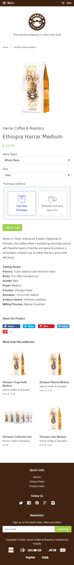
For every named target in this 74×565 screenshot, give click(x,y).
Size (5, 169)
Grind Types (10, 154)
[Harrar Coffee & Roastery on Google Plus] (45, 503)
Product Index (37, 486)
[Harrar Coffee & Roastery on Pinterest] (37, 503)
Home (5, 47)
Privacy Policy (37, 481)
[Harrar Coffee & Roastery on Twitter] (21, 503)
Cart (68, 2)
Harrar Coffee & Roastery (40, 539)
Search (37, 477)
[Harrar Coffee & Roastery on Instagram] (53, 503)
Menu (10, 2)
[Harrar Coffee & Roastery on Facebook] (29, 503)
